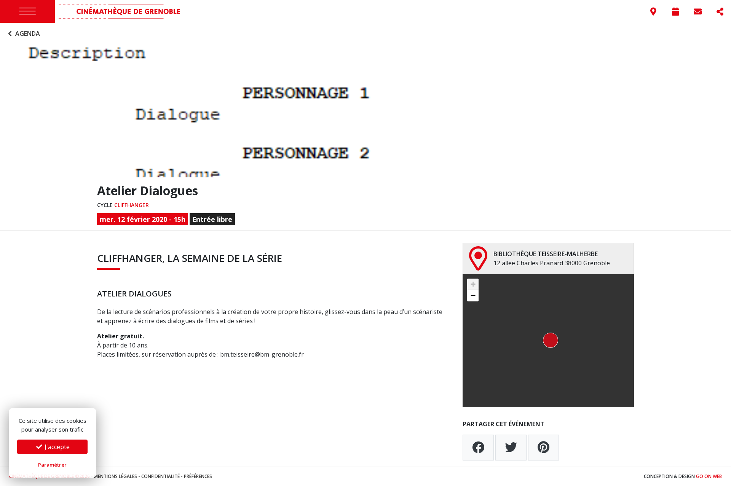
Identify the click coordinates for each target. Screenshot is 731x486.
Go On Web (709, 476)
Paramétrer (52, 464)
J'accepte (56, 447)
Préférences (198, 476)
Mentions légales (115, 476)
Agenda (27, 33)
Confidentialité (160, 476)
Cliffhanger (131, 205)
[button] (548, 340)
